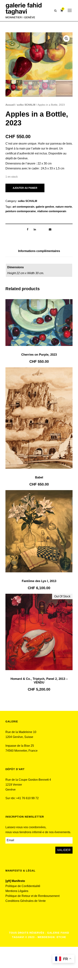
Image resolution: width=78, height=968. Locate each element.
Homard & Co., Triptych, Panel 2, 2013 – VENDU (39, 680)
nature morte (64, 206)
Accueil (10, 104)
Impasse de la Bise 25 (19, 745)
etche (61, 937)
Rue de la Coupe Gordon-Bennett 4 (28, 779)
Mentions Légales (16, 891)
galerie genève (45, 206)
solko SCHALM (26, 104)
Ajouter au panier (25, 188)
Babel (39, 477)
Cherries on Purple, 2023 (39, 354)
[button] (66, 38)
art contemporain (23, 206)
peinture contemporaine (20, 211)
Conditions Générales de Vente (25, 900)
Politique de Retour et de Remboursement (32, 895)
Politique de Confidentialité (22, 886)
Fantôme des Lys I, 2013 (39, 581)
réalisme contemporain (51, 211)
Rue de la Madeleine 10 (20, 732)
